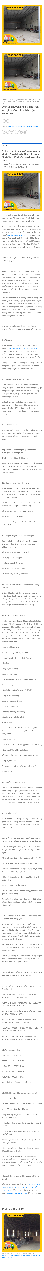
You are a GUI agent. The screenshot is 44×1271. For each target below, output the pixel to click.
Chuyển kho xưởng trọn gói (27, 99)
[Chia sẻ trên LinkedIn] (25, 132)
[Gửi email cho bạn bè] (17, 132)
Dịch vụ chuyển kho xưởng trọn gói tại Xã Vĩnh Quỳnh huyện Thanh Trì (21, 1187)
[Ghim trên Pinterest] (21, 132)
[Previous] (4, 47)
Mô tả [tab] (4, 146)
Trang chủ (6, 99)
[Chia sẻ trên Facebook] (8, 132)
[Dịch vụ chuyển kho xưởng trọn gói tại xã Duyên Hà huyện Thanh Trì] (22, 1232)
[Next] (10, 47)
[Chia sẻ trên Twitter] (12, 132)
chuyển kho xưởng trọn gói (18, 235)
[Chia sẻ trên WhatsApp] (4, 132)
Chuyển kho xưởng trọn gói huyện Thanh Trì (24, 126)
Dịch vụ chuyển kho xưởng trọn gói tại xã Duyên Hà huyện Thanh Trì (21, 1256)
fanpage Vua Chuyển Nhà (17, 1193)
